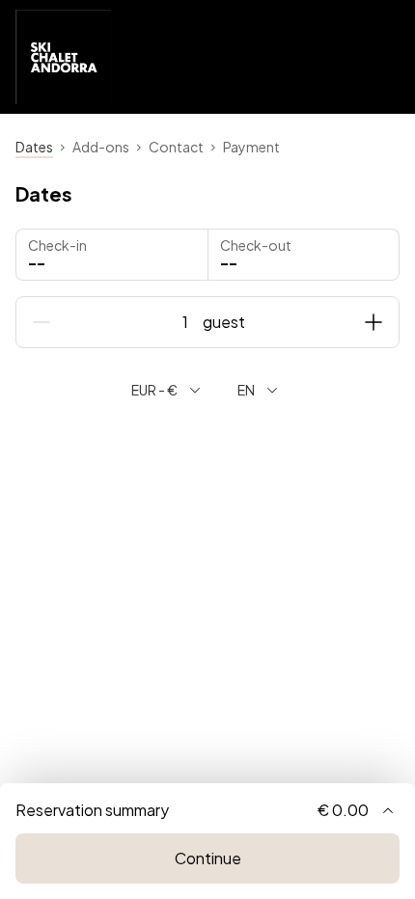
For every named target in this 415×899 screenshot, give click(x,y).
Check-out (255, 245)
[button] (304, 255)
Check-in (57, 245)
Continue (208, 858)
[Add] (373, 322)
